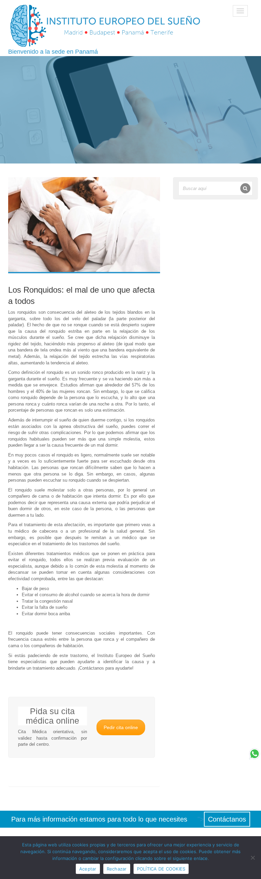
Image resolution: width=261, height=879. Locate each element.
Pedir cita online (121, 727)
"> (221, 819)
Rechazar (117, 869)
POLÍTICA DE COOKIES (161, 869)
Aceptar (88, 869)
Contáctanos (227, 819)
